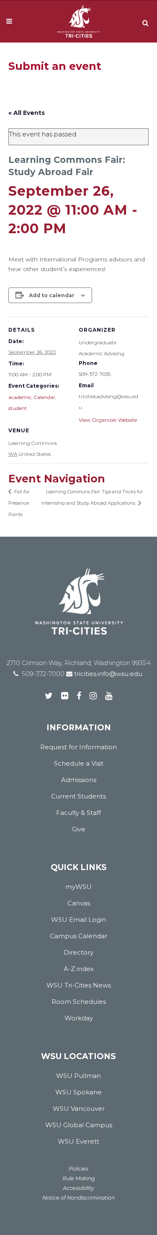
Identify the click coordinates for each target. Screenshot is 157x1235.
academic (19, 397)
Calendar (44, 397)
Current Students (78, 796)
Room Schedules (78, 1002)
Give (78, 829)
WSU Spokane (78, 1092)
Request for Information (78, 747)
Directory (78, 952)
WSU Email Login (78, 920)
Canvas (78, 903)
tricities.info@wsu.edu (107, 674)
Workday (78, 1018)
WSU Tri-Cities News (78, 985)
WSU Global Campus (78, 1125)
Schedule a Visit (78, 763)
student (17, 408)
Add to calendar (52, 295)
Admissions (78, 780)
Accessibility (78, 1188)
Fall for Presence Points (18, 503)
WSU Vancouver (79, 1109)
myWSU (78, 887)
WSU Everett (78, 1141)
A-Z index (79, 969)
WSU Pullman (78, 1076)
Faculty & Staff (78, 813)
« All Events (26, 113)
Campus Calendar (78, 936)
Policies (78, 1169)
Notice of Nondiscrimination (78, 1198)
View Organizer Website (108, 420)
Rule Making (78, 1178)
